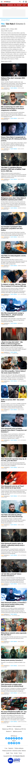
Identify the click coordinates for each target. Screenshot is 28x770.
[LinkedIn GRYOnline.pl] (19, 738)
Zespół (7, 753)
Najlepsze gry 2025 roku (20, 729)
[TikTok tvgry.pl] (11, 743)
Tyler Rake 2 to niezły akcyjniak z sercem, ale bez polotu (14, 254)
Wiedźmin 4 (8, 731)
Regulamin (10, 748)
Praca (11, 753)
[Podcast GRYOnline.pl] (16, 738)
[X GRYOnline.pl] (11, 738)
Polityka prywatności (7, 750)
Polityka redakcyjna (19, 748)
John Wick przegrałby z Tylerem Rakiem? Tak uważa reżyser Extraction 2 (14, 369)
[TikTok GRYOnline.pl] (14, 738)
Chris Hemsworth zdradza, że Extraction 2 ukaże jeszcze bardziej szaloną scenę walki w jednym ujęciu (14, 602)
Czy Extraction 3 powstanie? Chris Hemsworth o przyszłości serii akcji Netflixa (14, 225)
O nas (6, 748)
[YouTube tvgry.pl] (9, 743)
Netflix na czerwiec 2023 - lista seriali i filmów (14, 398)
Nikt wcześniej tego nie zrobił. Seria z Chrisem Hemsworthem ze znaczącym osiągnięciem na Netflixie (14, 106)
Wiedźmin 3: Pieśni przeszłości (14, 726)
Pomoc (20, 753)
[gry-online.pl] (7, 1)
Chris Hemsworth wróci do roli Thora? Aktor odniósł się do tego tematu (14, 484)
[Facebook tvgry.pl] (19, 743)
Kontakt (16, 753)
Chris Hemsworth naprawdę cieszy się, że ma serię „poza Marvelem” (14, 456)
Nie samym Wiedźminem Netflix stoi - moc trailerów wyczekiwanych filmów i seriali (14, 710)
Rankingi (19, 5)
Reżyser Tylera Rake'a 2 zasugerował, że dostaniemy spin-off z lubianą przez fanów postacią (14, 136)
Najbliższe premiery (17, 731)
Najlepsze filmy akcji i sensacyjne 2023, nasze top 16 (14, 76)
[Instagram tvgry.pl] (14, 743)
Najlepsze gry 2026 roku (7, 729)
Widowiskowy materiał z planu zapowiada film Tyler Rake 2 (14, 630)
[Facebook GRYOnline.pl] (6, 738)
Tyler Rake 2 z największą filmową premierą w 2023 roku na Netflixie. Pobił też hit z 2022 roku (14, 167)
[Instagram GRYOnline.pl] (9, 738)
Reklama (24, 750)
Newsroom (10, 5)
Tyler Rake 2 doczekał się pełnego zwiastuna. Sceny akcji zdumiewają (14, 513)
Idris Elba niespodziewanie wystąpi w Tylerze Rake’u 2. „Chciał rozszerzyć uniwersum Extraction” (14, 311)
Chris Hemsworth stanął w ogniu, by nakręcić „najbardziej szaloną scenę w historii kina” (14, 543)
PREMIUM (4, 5)
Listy (24, 5)
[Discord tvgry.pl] (16, 743)
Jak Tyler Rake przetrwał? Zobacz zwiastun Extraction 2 (14, 572)
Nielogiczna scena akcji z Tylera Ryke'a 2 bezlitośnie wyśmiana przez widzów (14, 196)
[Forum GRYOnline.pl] (21, 738)
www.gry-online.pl (5, 20)
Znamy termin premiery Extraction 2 (14, 657)
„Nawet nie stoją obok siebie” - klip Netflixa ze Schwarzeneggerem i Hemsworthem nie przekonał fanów (14, 340)
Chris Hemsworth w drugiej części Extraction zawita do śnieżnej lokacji (14, 682)
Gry (15, 5)
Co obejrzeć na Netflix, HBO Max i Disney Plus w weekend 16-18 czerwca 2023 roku (14, 283)
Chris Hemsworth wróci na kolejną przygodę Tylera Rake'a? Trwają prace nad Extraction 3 (14, 428)
